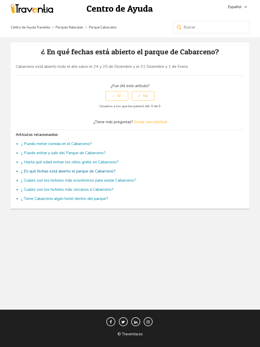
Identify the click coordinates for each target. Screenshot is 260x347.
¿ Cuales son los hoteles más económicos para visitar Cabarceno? (78, 180)
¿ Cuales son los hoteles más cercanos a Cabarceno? (67, 189)
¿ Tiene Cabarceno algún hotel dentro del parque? (64, 198)
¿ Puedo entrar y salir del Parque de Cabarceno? (63, 153)
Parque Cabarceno (103, 27)
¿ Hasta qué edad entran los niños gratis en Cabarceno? (70, 162)
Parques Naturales (69, 27)
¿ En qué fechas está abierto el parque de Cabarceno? (68, 171)
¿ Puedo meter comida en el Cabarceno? (56, 144)
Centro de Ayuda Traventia (30, 27)
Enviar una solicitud (150, 121)
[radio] (116, 96)
